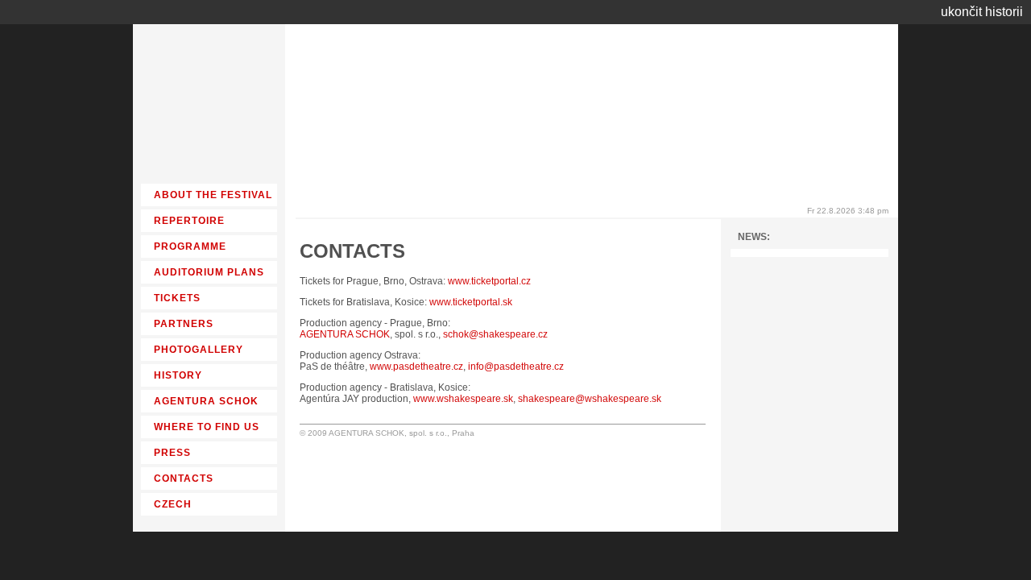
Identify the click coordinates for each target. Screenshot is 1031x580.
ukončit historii (982, 12)
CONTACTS (183, 478)
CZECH (173, 504)
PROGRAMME (190, 246)
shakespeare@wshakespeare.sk (589, 398)
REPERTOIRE (189, 220)
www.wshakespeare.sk (463, 398)
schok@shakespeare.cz (495, 334)
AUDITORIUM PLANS (209, 272)
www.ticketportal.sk (470, 302)
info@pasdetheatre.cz (516, 366)
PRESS (172, 452)
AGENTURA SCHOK (345, 334)
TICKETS (177, 298)
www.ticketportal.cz (489, 281)
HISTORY (178, 375)
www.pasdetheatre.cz (416, 366)
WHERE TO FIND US (206, 427)
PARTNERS (183, 323)
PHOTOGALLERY (198, 349)
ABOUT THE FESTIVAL (213, 195)
